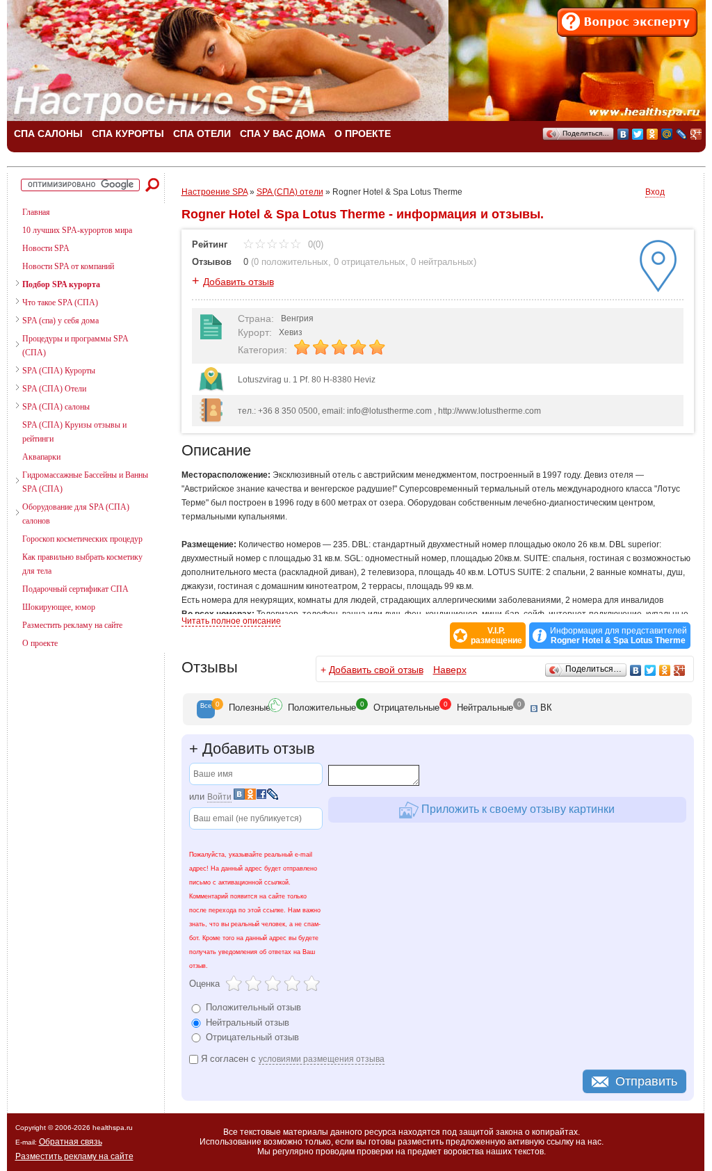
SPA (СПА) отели (290, 192)
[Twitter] (638, 134)
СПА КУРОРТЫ (128, 133)
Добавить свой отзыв (376, 669)
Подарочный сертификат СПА (75, 589)
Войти (219, 797)
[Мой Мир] (667, 134)
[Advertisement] (79, 733)
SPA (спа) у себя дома (60, 320)
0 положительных (291, 262)
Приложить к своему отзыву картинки (517, 809)
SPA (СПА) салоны (56, 407)
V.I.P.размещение (496, 635)
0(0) (314, 244)
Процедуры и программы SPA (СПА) (75, 345)
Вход (655, 192)
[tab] (206, 709)
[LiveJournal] (681, 134)
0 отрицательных (369, 262)
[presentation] (206, 709)
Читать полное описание (231, 621)
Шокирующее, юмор (58, 607)
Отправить (646, 1081)
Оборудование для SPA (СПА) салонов (75, 514)
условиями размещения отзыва (322, 1059)
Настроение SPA (214, 192)
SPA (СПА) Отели (54, 389)
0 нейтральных (442, 262)
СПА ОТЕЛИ (202, 133)
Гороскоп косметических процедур (82, 539)
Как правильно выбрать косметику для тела (82, 564)
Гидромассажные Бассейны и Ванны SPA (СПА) (85, 482)
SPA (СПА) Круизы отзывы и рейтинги (74, 432)
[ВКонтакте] (623, 134)
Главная (36, 212)
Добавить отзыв (238, 281)
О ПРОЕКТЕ (362, 133)
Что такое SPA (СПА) (60, 302)
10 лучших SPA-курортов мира (77, 230)
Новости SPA (46, 248)
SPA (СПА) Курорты (58, 370)
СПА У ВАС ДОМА (282, 133)
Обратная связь (70, 1142)
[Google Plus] (696, 134)
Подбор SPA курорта (61, 284)
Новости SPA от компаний (68, 266)
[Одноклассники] (652, 134)
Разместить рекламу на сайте (72, 625)
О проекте (40, 643)
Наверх (450, 669)
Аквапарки (41, 457)
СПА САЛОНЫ (48, 133)
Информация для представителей (618, 635)
